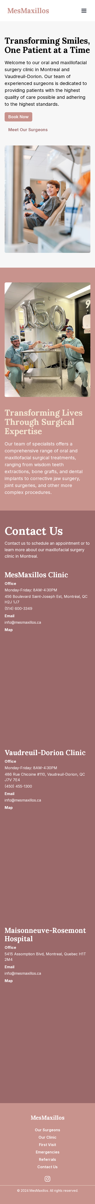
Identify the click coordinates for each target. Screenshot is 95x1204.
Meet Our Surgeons (28, 129)
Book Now (18, 116)
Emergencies (47, 1152)
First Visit (47, 1144)
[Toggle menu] (68, 10)
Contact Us (47, 1167)
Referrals (47, 1159)
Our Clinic (47, 1137)
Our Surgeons (47, 1130)
